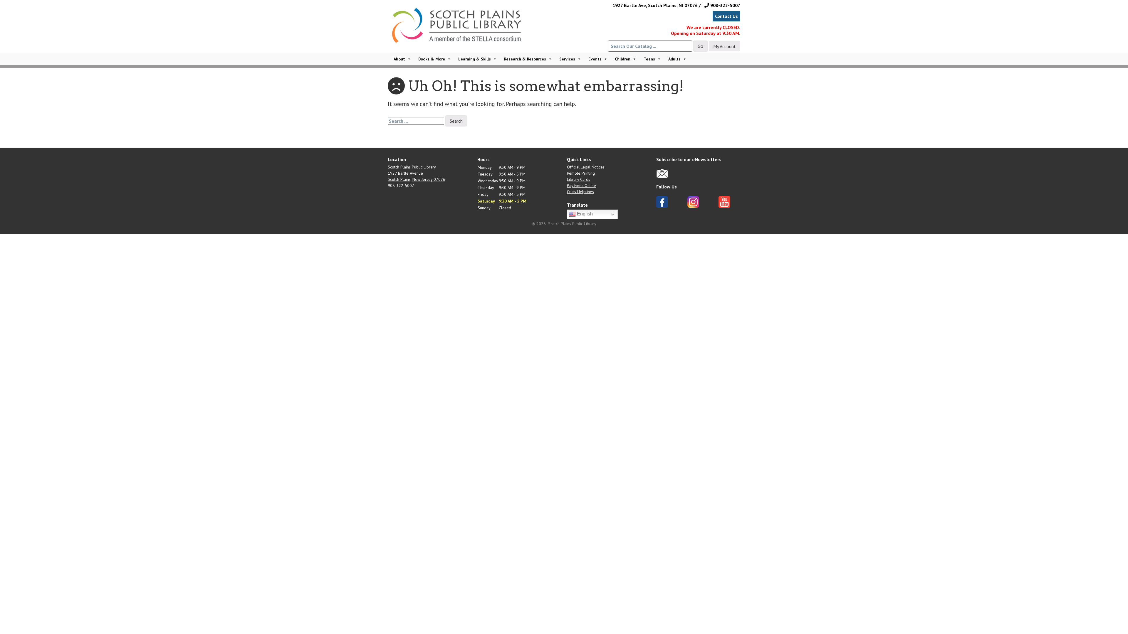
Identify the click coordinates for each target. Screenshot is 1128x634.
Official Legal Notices (586, 167)
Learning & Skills (474, 59)
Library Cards (578, 179)
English (584, 213)
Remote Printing (581, 173)
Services (567, 59)
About (399, 59)
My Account (724, 46)
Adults (674, 59)
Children (622, 59)
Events (595, 59)
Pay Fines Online (581, 185)
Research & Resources (525, 59)
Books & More (431, 59)
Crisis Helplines (580, 191)
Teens (649, 59)
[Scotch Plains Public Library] (459, 33)
